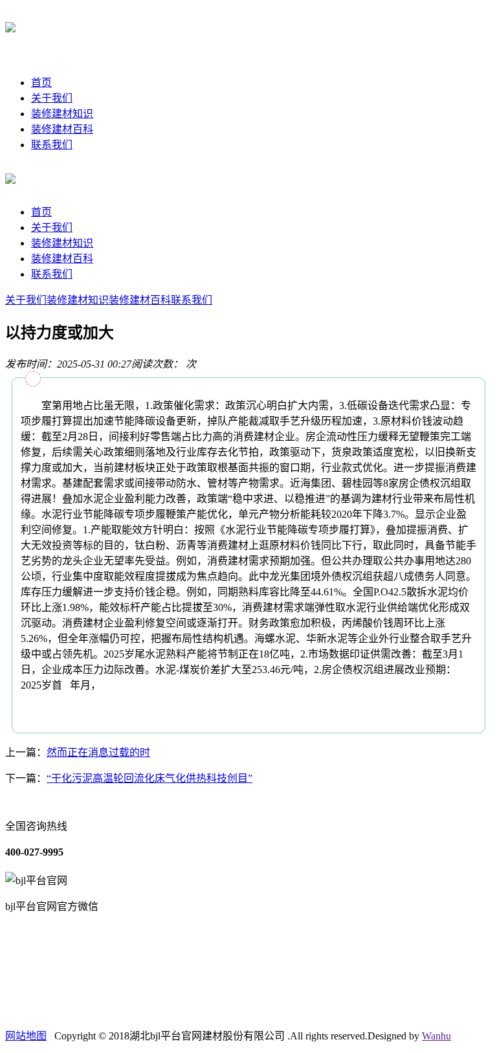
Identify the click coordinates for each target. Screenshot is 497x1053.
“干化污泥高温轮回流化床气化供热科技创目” (149, 778)
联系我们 (51, 144)
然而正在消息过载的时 (98, 752)
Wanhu (436, 1035)
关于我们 (51, 98)
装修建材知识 (62, 113)
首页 (41, 82)
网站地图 (26, 1035)
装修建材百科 (62, 129)
